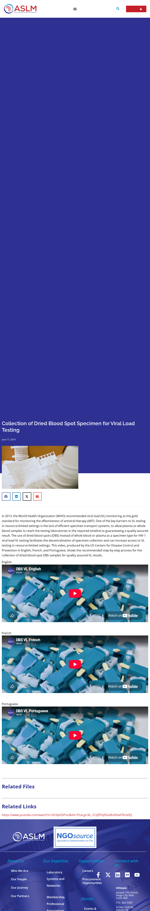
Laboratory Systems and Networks (55, 879)
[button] (6, 496)
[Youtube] (137, 874)
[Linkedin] (117, 874)
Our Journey (19, 888)
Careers (87, 871)
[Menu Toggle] (75, 9)
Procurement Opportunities (92, 881)
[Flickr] (127, 874)
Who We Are (19, 871)
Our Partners (20, 896)
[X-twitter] (108, 874)
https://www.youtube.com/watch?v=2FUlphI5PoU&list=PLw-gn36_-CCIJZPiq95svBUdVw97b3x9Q (67, 815)
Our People (19, 879)
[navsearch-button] (117, 9)
